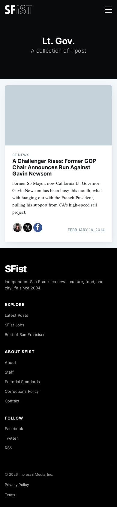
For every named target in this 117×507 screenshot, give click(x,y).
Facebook (14, 428)
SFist (16, 269)
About (10, 362)
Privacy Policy (17, 484)
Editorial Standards (22, 381)
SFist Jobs (14, 324)
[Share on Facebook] (38, 227)
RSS (8, 447)
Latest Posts (16, 315)
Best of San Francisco (25, 334)
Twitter (11, 438)
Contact (12, 401)
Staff (9, 372)
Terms (10, 495)
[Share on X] (27, 227)
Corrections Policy (22, 391)
